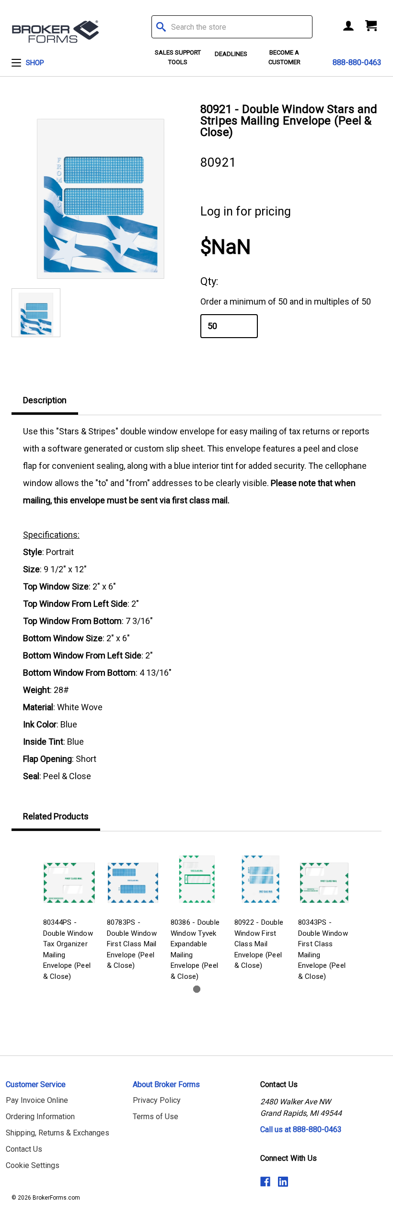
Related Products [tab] (56, 816)
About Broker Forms (166, 1084)
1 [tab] (196, 989)
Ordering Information (40, 1116)
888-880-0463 (357, 62)
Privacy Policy (157, 1100)
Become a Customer (284, 57)
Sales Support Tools (178, 57)
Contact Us (24, 1149)
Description (45, 400)
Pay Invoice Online (37, 1100)
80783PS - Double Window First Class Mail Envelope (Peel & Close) (132, 944)
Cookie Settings (32, 1165)
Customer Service (36, 1084)
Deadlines (231, 53)
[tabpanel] (69, 913)
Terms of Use (155, 1116)
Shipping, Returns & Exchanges (57, 1132)
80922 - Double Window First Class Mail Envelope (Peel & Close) (259, 944)
